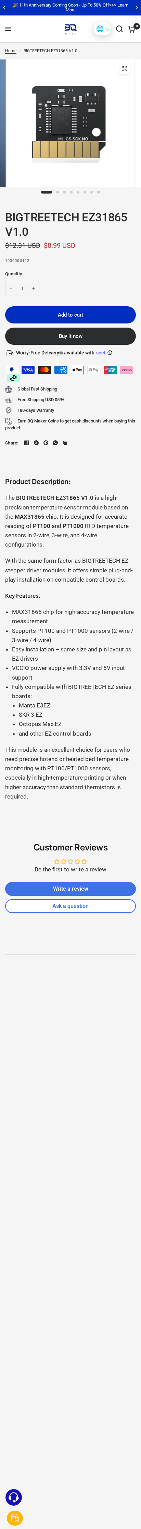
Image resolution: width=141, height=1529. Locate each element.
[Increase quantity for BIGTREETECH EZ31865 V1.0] (33, 288)
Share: (11, 443)
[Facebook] (27, 443)
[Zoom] (124, 69)
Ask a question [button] (70, 906)
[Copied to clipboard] (65, 443)
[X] (36, 443)
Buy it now (70, 336)
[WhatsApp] (55, 443)
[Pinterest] (46, 443)
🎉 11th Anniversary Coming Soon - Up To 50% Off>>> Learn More (70, 7)
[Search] (119, 29)
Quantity (13, 273)
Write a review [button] (70, 889)
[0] (130, 29)
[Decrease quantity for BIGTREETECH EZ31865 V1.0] (10, 288)
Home (10, 50)
